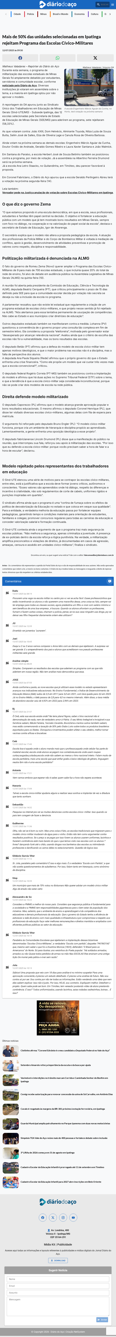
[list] (58, 792)
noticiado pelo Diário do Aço (19, 85)
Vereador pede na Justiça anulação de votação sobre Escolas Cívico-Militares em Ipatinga (57, 192)
